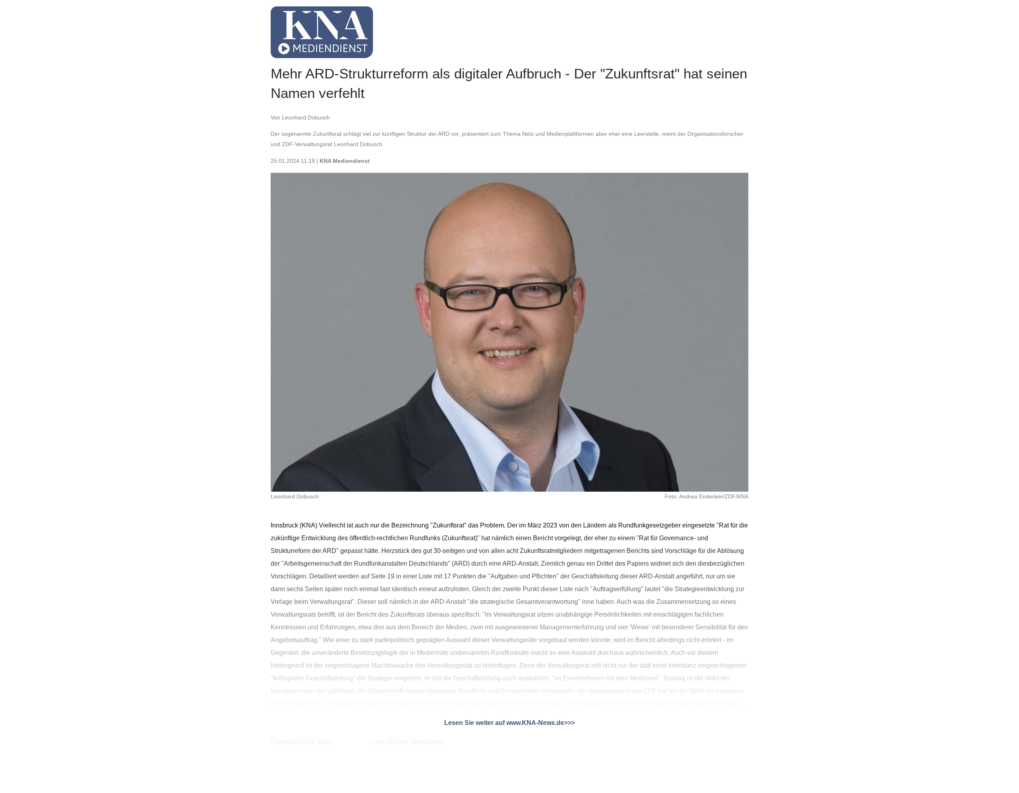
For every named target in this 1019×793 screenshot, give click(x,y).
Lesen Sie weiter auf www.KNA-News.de (504, 722)
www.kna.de (351, 741)
